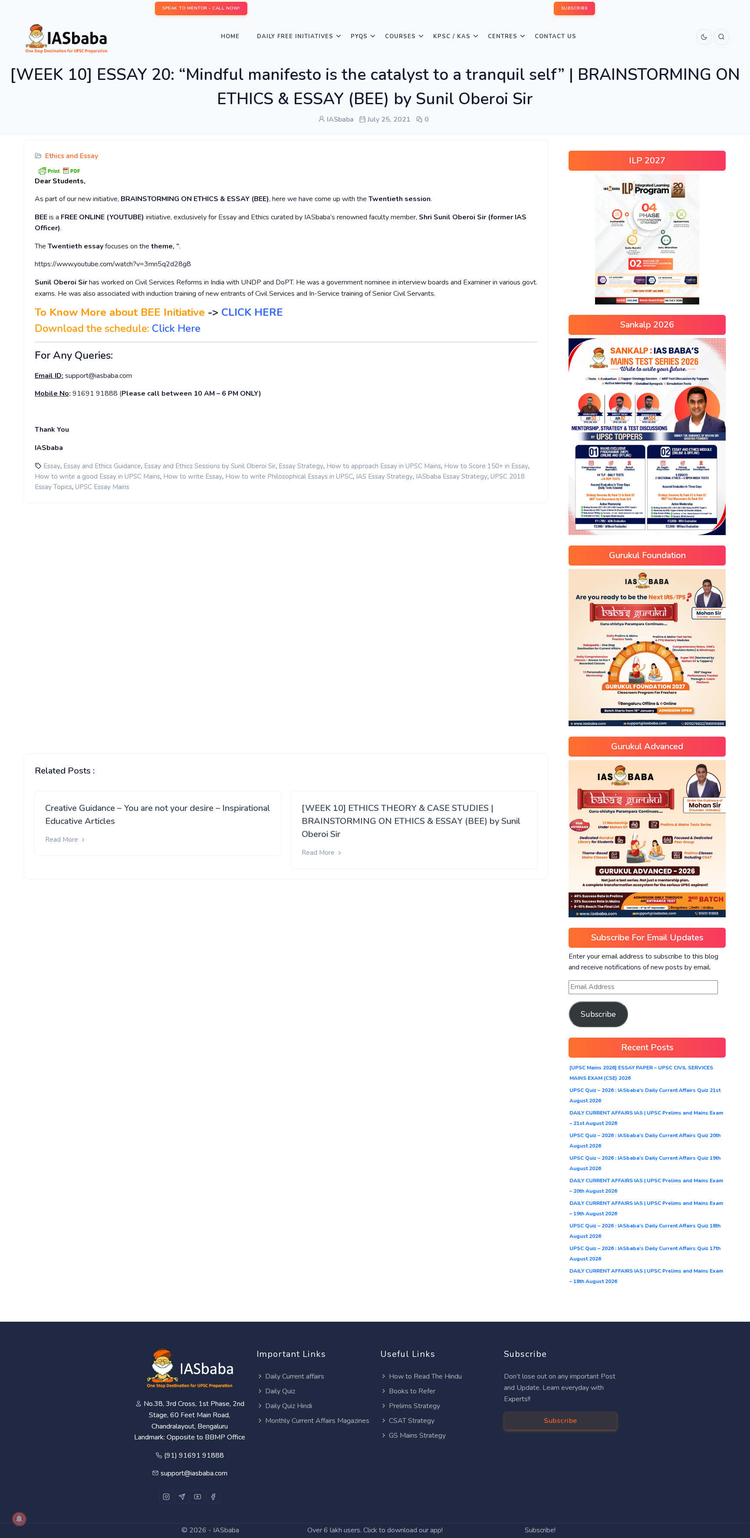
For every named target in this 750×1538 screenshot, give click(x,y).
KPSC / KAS (451, 36)
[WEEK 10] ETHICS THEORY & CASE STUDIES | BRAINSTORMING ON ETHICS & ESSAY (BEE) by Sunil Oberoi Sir (411, 821)
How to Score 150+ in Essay (486, 466)
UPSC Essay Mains (102, 487)
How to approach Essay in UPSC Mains (383, 466)
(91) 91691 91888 (194, 1455)
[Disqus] (286, 621)
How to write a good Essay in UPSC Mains (97, 476)
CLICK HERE (252, 312)
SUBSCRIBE (574, 8)
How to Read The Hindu (425, 1376)
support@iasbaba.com (194, 1473)
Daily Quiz (280, 1391)
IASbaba (226, 1530)
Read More (62, 839)
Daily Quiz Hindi (288, 1406)
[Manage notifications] (19, 1519)
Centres (502, 36)
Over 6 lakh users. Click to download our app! (375, 1530)
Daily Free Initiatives (295, 36)
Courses (400, 36)
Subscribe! (540, 1530)
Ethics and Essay (71, 156)
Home (230, 36)
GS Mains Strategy (417, 1435)
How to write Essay (192, 476)
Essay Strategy (301, 466)
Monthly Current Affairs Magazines (317, 1421)
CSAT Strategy (411, 1421)
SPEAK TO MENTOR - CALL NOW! (201, 8)
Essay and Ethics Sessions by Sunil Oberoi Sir (210, 466)
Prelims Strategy (414, 1406)
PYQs (359, 36)
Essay (51, 466)
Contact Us (555, 36)
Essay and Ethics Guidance (102, 466)
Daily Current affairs (294, 1376)
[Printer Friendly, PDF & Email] (59, 170)
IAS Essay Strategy (384, 476)
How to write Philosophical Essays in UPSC (289, 476)
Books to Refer (412, 1391)
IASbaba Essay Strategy (451, 476)
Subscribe (598, 1014)
